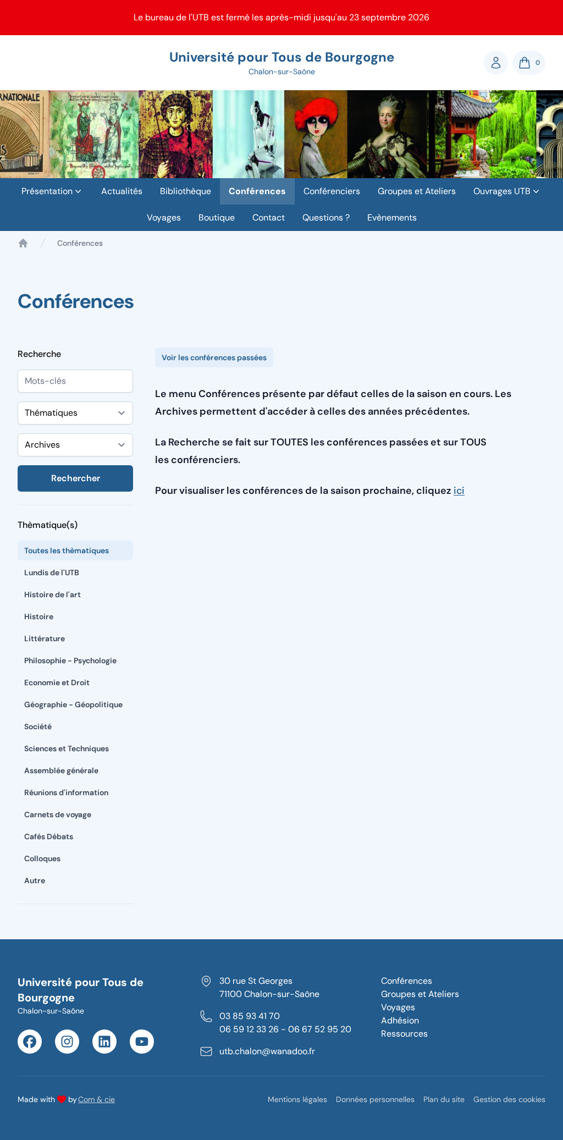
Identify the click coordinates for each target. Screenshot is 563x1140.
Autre (34, 880)
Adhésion (400, 1020)
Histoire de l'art (52, 594)
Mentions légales (297, 1099)
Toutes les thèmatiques (66, 550)
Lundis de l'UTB (51, 572)
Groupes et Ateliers (417, 191)
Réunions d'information (66, 792)
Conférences (257, 191)
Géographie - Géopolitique (73, 704)
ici (459, 490)
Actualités (121, 191)
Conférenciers (331, 191)
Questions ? (326, 217)
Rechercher (75, 478)
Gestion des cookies (509, 1099)
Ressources (404, 1033)
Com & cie (96, 1099)
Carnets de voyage (57, 814)
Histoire (38, 616)
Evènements (392, 217)
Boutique (216, 217)
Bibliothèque (185, 191)
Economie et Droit (57, 682)
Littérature (44, 638)
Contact (268, 217)
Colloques (42, 858)
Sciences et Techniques (66, 748)
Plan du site (444, 1099)
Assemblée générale (61, 770)
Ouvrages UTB (502, 191)
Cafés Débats (48, 836)
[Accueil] (23, 243)
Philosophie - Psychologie (70, 660)
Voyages (164, 217)
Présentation (47, 191)
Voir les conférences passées (214, 357)
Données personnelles (375, 1099)
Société (38, 726)
